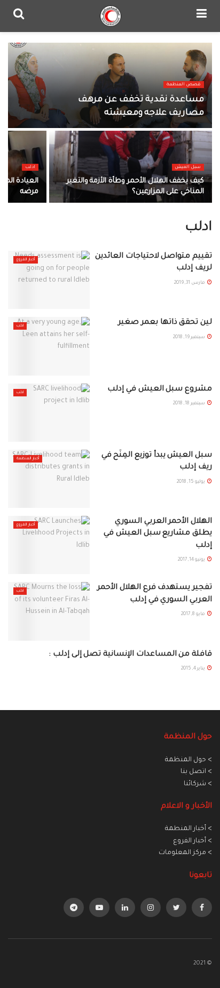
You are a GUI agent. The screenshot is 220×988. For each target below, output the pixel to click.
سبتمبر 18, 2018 (189, 404)
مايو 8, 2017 (193, 614)
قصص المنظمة (184, 84)
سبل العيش (188, 167)
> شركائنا (198, 784)
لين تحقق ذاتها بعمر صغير (165, 322)
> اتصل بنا (196, 772)
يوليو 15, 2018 (191, 482)
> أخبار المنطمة (188, 829)
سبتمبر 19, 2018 (189, 337)
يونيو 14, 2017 (192, 560)
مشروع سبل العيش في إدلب (159, 389)
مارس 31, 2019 (190, 283)
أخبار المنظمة (28, 459)
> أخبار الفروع (192, 841)
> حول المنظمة (188, 760)
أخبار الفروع (26, 260)
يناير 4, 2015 (193, 669)
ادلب (30, 167)
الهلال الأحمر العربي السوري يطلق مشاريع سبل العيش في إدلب (158, 533)
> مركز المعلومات (185, 853)
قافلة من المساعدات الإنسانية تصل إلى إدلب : (130, 654)
